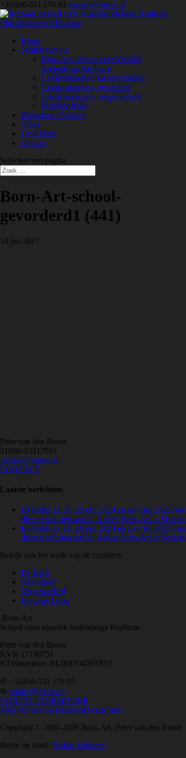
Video (30, 124)
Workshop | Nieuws (53, 114)
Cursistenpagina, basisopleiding (92, 77)
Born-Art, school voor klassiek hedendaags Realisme (91, 64)
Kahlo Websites (79, 744)
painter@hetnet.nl (29, 460)
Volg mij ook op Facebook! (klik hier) (61, 709)
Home (31, 40)
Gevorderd (38, 581)
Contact (33, 142)
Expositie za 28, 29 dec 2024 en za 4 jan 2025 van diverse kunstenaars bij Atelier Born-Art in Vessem (103, 514)
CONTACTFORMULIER (44, 700)
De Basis (35, 572)
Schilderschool (45, 49)
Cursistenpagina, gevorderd (86, 87)
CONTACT (20, 469)
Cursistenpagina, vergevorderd (91, 96)
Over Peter (38, 133)
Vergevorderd (43, 591)
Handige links (64, 105)
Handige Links (45, 600)
